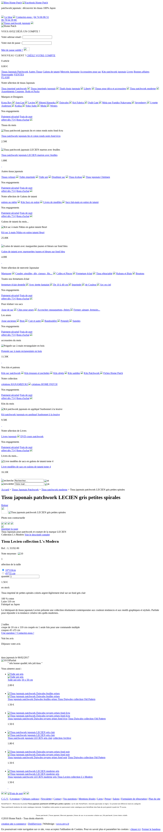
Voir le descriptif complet (37, 534)
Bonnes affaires (141, 71)
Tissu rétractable (104, 273)
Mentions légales (87, 798)
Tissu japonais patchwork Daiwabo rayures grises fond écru (37, 718)
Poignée (65, 321)
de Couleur (91, 284)
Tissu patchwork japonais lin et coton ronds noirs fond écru (30, 136)
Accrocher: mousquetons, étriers (53, 309)
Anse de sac (7, 309)
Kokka (18, 105)
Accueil (5, 489)
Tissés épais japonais (69, 88)
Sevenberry (141, 102)
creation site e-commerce (13, 823)
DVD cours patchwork (31, 436)
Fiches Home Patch (113, 373)
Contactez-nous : (24, 17)
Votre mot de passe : (11, 43)
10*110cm (10, 570)
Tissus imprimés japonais (43, 88)
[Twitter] (5, 523)
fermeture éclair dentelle (13, 284)
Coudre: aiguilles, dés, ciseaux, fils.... (34, 273)
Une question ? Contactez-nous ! (17, 633)
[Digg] (9, 523)
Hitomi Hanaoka (47, 102)
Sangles (76, 321)
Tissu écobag (75, 177)
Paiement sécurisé (10, 116)
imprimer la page (9, 529)
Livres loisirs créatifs (120, 815)
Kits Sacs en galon (30, 202)
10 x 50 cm (27, 679)
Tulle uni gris (14, 679)
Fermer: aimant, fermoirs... (87, 309)
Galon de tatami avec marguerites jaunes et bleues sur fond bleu (33, 251)
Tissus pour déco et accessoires (110, 88)
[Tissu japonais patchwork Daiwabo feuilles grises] (34, 696)
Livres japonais (9, 436)
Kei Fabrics (78, 102)
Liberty (87, 88)
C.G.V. (4, 798)
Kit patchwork (107, 815)
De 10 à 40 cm (61, 284)
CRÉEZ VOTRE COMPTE (41, 55)
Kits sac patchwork (11, 373)
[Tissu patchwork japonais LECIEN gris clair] (31, 735)
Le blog (8, 17)
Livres (130, 71)
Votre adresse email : (11, 37)
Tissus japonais (54, 815)
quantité (5, 576)
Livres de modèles (52, 202)
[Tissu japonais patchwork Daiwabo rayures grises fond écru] (39, 715)
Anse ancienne (9, 321)
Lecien (32, 102)
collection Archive (62, 738)
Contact (57, 798)
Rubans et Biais (124, 273)
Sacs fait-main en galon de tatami (82, 202)
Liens (100, 798)
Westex (53, 105)
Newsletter (46, 798)
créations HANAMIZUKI (14, 384)
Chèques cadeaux (30, 798)
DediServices (34, 823)
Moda (43, 105)
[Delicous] (12, 523)
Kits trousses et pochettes (37, 373)
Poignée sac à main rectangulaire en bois (21, 351)
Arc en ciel (105, 284)
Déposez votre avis (10, 643)
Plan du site (154, 798)
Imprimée (77, 284)
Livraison (15, 798)
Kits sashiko (74, 373)
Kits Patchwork (92, 373)
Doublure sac (58, 177)
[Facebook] (2, 523)
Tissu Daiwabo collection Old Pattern (76, 699)
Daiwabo (64, 102)
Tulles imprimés (27, 177)
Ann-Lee (20, 102)
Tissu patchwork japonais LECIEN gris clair (30, 738)
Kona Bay (6, 102)
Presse (108, 798)
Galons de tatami (51, 71)
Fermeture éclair (84, 273)
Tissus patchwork (42, 815)
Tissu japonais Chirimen (98, 177)
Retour (4, 505)
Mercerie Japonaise (70, 71)
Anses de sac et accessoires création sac (88, 815)
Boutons (140, 273)
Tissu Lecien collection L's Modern (75, 777)
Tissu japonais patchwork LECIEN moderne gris (32, 777)
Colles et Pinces (64, 273)
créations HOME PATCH (44, 384)
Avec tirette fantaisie (39, 284)
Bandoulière (51, 321)
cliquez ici (135, 829)
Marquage (6, 273)
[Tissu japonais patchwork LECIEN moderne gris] (33, 774)
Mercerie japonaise (66, 815)
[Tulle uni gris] (15, 677)
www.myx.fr (62, 823)
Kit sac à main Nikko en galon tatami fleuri (22, 232)
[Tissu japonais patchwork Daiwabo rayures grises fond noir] (39, 754)
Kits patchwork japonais (114, 71)
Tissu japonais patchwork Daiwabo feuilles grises (33, 699)
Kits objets (58, 373)
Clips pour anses (25, 309)
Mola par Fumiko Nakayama (117, 102)
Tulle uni (43, 177)
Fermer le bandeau (151, 829)
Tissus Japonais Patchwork (14, 71)
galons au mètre (9, 202)
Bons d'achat (22, 119)
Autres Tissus (35, 71)
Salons (116, 798)
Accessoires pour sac (90, 71)
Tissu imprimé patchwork (14, 88)
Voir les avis (7, 638)
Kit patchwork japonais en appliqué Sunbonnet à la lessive (30, 414)
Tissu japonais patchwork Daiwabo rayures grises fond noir (37, 757)
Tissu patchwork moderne (143, 88)
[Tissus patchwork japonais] (15, 23)
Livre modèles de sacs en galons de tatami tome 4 (26, 466)
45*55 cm (10, 573)
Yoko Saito (31, 105)
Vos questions (70, 798)
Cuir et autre (34, 321)
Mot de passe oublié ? (12, 50)
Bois (22, 321)
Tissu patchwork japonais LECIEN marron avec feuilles (29, 155)
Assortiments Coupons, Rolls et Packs (20, 91)
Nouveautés (7, 74)
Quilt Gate (93, 102)
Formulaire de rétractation (134, 798)
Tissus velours (8, 177)
